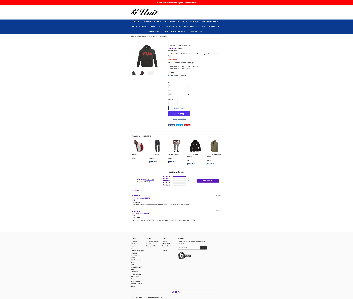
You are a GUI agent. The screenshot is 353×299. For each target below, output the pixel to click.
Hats (165, 22)
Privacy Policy (166, 243)
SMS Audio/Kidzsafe (136, 267)
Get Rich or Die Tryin (191, 26)
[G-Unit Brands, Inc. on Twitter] (173, 292)
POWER (204, 26)
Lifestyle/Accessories (139, 26)
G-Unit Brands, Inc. (140, 297)
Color (169, 91)
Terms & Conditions (167, 246)
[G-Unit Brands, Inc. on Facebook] (176, 292)
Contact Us (165, 250)
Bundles (153, 26)
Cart (219, 13)
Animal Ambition (155, 31)
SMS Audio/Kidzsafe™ (173, 26)
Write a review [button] (207, 181)
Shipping (170, 75)
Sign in (209, 9)
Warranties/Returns (152, 241)
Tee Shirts (157, 22)
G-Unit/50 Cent (214, 26)
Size (169, 82)
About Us (164, 241)
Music (166, 31)
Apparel (133, 286)
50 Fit (161, 26)
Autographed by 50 (178, 31)
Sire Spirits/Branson (195, 31)
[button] (172, 48)
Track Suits (194, 22)
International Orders (152, 246)
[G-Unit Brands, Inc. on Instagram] (179, 292)
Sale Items (147, 22)
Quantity (170, 99)
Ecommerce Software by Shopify (154, 297)
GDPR (163, 248)
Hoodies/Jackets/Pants (178, 22)
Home (132, 36)
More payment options (179, 119)
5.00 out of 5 (150, 180)
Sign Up (203, 247)
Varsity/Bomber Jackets (209, 22)
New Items (137, 22)
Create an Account (217, 9)
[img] (136, 195)
